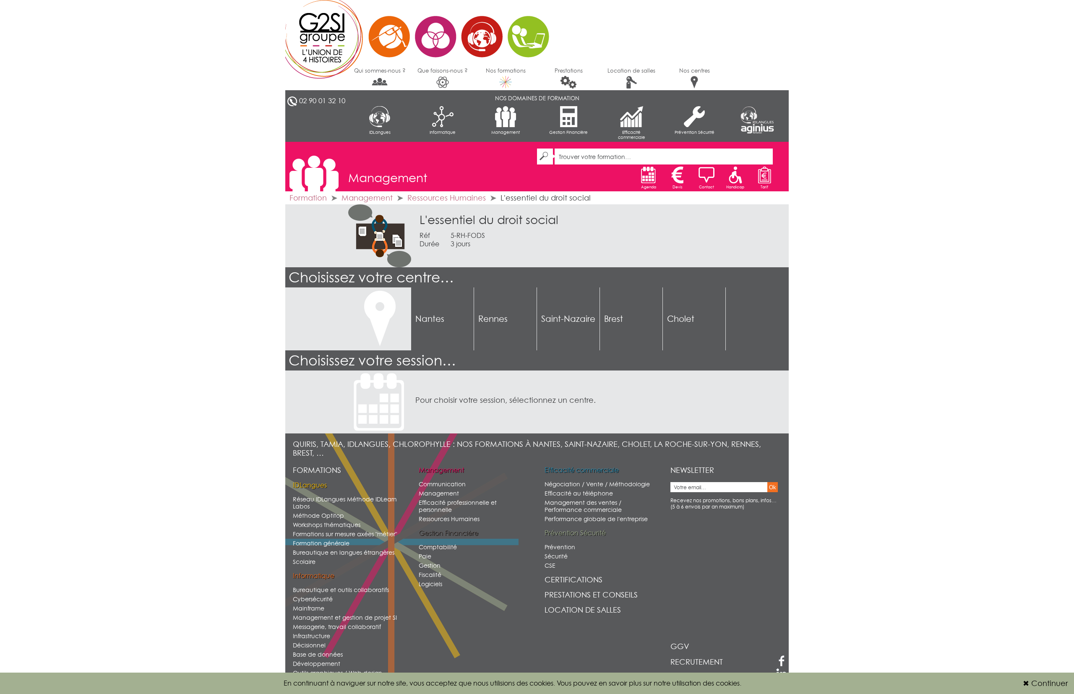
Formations (317, 470)
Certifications (573, 579)
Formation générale (321, 543)
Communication (442, 484)
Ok (772, 487)
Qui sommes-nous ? (380, 70)
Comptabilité (438, 547)
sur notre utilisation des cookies (691, 683)
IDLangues (380, 132)
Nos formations (506, 70)
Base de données (318, 654)
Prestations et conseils (591, 594)
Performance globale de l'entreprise (596, 518)
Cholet (680, 319)
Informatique (443, 132)
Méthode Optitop (318, 515)
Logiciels (430, 583)
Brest (613, 319)
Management (505, 132)
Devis (677, 187)
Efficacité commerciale (631, 135)
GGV (679, 646)
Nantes (429, 319)
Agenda (648, 187)
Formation (308, 197)
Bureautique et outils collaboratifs (341, 589)
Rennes (493, 319)
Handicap (735, 187)
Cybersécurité (313, 599)
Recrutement (696, 661)
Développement (316, 663)
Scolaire (304, 561)
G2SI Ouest (421, 31)
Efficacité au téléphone (579, 493)
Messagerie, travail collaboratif (337, 626)
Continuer (1045, 683)
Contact (706, 187)
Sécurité (556, 556)
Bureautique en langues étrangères (343, 552)
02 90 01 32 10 (322, 101)
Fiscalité (430, 574)
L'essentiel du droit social (489, 220)
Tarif (764, 187)
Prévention (560, 547)
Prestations (569, 70)
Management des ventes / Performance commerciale (583, 506)
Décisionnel (309, 645)
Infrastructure (311, 635)
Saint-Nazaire (568, 319)
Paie (425, 556)
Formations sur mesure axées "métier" (345, 533)
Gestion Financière (568, 132)
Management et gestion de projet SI (345, 617)
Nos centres (694, 70)
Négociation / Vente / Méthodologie (597, 484)
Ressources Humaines (446, 197)
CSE (550, 565)
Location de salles (631, 70)
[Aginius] (757, 129)
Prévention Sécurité (694, 132)
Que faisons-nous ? (442, 70)
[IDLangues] (757, 115)
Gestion (430, 565)
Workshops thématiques (326, 524)
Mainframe (308, 608)
